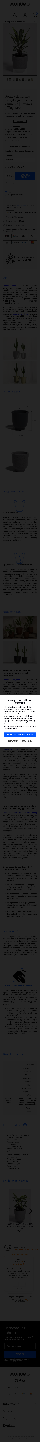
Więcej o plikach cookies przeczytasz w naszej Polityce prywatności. (20, 727)
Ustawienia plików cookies (20, 741)
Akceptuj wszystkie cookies (20, 735)
